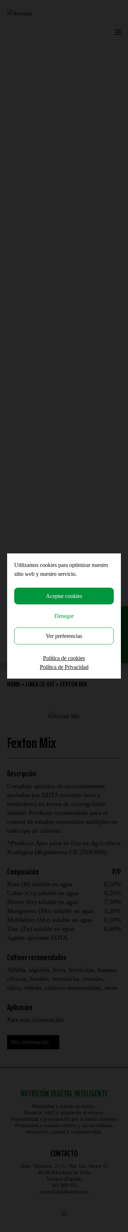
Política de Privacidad (64, 667)
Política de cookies (64, 658)
